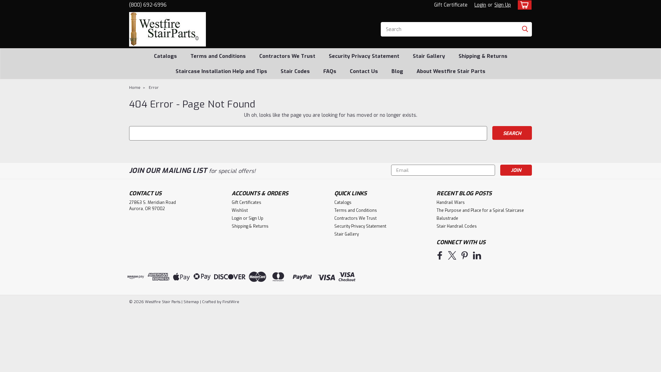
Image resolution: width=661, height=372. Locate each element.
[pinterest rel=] (464, 255)
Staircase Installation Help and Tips (221, 71)
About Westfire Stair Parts (451, 71)
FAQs (329, 71)
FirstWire (230, 301)
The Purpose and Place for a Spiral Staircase (480, 210)
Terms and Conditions (218, 56)
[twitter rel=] (452, 255)
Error (154, 87)
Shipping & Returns (483, 56)
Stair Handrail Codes (457, 226)
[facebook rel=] (440, 255)
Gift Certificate (451, 5)
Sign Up (502, 5)
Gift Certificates (246, 202)
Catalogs (165, 56)
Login (480, 5)
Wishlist (240, 210)
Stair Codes (295, 71)
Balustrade (447, 218)
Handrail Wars (451, 202)
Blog (397, 71)
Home (134, 87)
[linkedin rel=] (477, 255)
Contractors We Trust (287, 56)
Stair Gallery (429, 56)
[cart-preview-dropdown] (523, 5)
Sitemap (191, 301)
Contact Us (364, 71)
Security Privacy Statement (364, 56)
